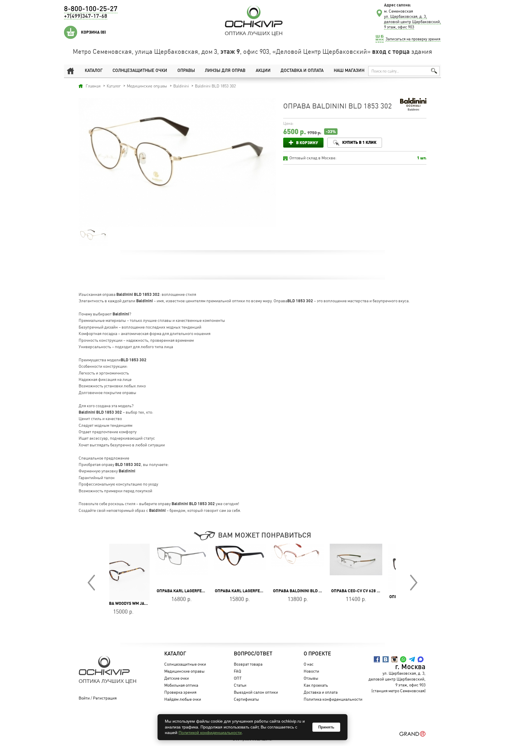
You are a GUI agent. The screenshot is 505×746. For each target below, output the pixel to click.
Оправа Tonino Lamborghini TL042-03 (383, 596)
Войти (84, 697)
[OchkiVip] (254, 16)
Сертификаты (246, 699)
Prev (91, 582)
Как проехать (316, 685)
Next (413, 582)
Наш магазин (349, 71)
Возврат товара (248, 664)
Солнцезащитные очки (140, 71)
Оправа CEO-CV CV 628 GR (311, 590)
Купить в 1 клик (359, 142)
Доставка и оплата (302, 71)
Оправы (186, 71)
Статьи (240, 685)
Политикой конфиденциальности (210, 732)
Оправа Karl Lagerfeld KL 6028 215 (206, 590)
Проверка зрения (180, 692)
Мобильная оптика (181, 685)
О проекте (317, 654)
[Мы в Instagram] (394, 659)
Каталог (94, 71)
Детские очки (176, 678)
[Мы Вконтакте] (386, 659)
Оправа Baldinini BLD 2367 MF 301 (262, 590)
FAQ (237, 671)
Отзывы (311, 678)
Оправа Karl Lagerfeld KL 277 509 (147, 590)
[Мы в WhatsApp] (403, 659)
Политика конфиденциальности (333, 699)
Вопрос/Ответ (253, 654)
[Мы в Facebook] (377, 659)
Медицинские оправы (184, 671)
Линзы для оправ (225, 71)
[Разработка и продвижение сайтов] (412, 734)
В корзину (307, 142)
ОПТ (238, 678)
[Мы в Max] (421, 659)
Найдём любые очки (182, 699)
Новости (311, 671)
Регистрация (105, 697)
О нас (309, 664)
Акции (263, 71)
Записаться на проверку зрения (412, 39)
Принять (326, 727)
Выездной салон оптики (256, 692)
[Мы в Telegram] (412, 659)
